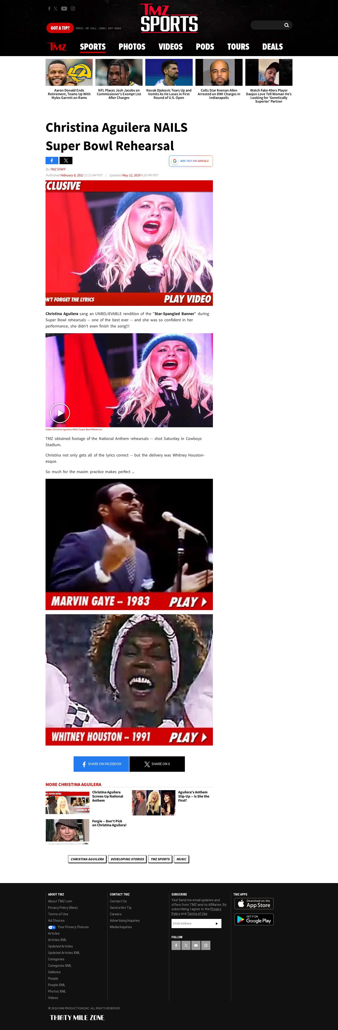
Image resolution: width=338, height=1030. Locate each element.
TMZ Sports (160, 859)
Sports (93, 47)
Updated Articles (60, 946)
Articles (54, 933)
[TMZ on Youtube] (64, 8)
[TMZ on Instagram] (73, 8)
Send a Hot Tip (121, 907)
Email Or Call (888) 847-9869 (98, 28)
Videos (171, 47)
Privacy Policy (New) (63, 907)
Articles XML (57, 940)
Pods (205, 47)
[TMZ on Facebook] (49, 8)
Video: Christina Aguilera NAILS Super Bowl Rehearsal (74, 429)
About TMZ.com (60, 901)
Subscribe (216, 923)
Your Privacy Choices (73, 927)
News (57, 47)
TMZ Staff (57, 169)
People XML (56, 985)
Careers (116, 914)
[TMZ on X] (56, 8)
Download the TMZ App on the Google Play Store (254, 919)
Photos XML (57, 991)
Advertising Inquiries (125, 920)
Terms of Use (58, 914)
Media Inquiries (121, 927)
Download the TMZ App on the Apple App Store (254, 903)
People (53, 978)
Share (104, 763)
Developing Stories (127, 859)
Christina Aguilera (87, 859)
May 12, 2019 (131, 175)
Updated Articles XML (64, 953)
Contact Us (118, 901)
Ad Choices (56, 920)
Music (181, 859)
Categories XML (60, 965)
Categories (56, 959)
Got (60, 28)
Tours (238, 47)
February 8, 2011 (72, 175)
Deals (272, 47)
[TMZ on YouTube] (196, 945)
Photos (132, 47)
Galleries (54, 972)
